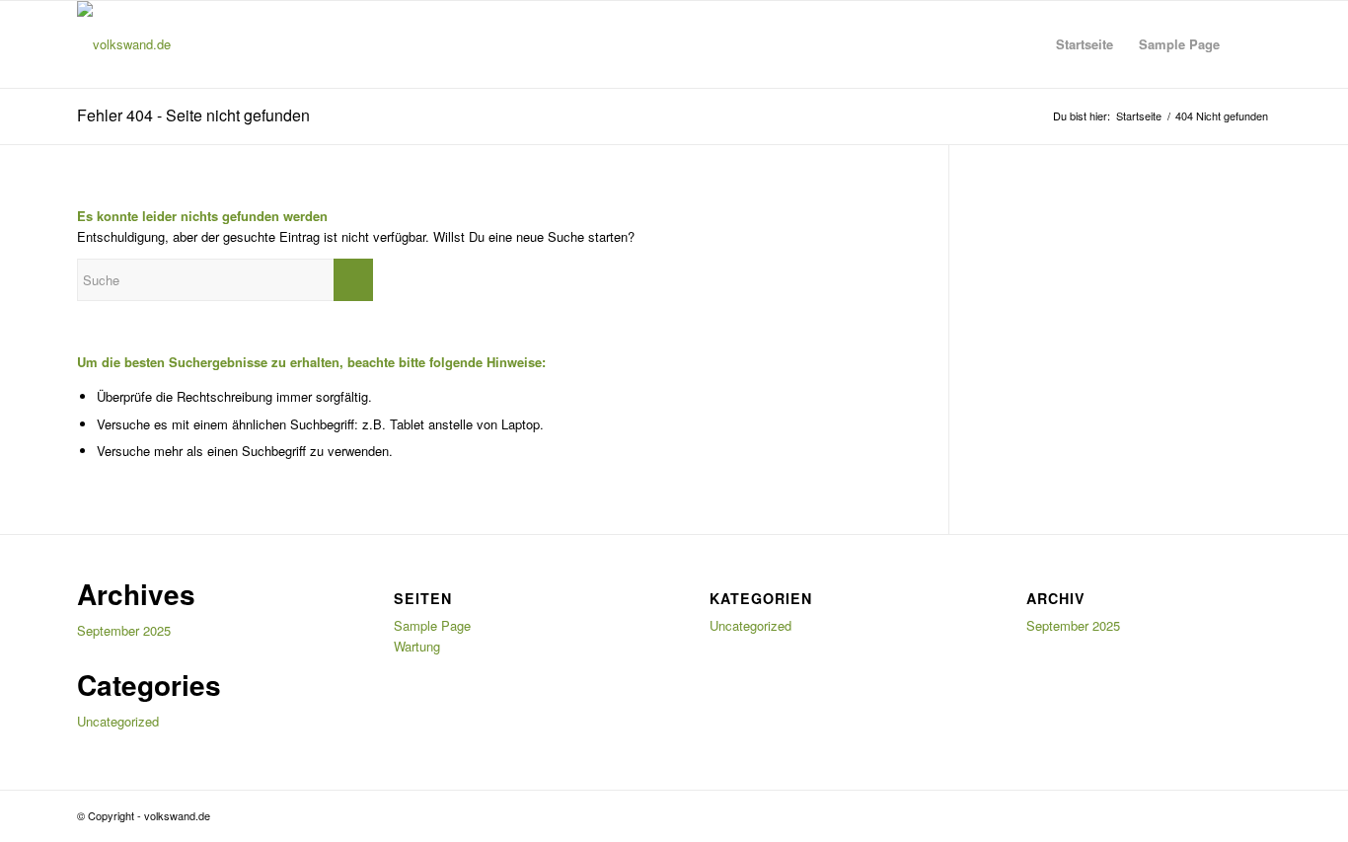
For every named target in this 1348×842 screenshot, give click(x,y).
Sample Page (1179, 44)
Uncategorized (118, 721)
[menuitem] (1252, 44)
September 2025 (124, 630)
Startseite (1084, 44)
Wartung (417, 646)
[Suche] (1252, 44)
